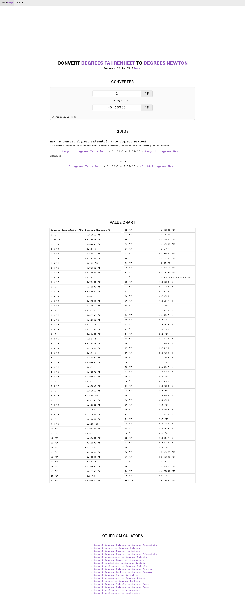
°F (147, 93)
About (19, 3)
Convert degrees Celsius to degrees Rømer (122, 587)
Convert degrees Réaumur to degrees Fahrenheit (125, 554)
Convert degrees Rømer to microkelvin (119, 560)
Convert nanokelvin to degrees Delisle (119, 563)
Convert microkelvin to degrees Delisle (120, 557)
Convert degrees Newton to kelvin (116, 575)
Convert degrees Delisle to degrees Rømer (122, 584)
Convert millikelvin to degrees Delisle (120, 566)
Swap (136, 68)
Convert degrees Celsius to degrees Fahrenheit (125, 545)
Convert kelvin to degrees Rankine (117, 581)
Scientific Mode (65, 117)
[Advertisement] (21, 300)
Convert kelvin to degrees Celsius (117, 548)
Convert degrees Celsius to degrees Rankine (123, 569)
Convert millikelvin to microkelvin (117, 590)
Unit (7, 3)
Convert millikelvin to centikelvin (117, 593)
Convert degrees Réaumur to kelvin (117, 551)
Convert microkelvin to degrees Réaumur (120, 578)
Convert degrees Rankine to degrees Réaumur (123, 572)
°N (147, 107)
